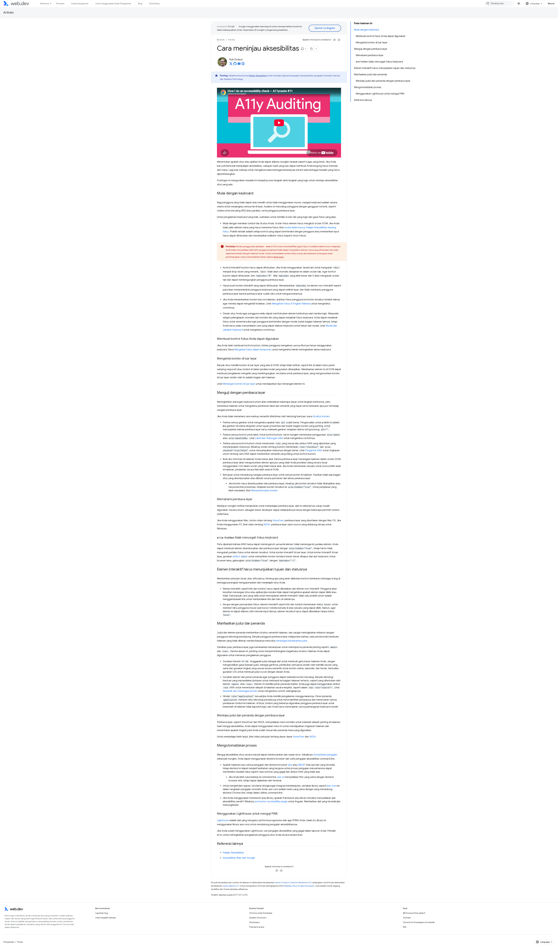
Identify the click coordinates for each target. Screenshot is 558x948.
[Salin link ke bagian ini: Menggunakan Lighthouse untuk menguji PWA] (280, 814)
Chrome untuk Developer (260, 913)
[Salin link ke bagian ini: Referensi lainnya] (245, 844)
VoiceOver (278, 520)
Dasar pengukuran (79, 3)
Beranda (221, 40)
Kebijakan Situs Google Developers (299, 886)
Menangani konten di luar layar (239, 383)
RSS (404, 927)
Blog (140, 3)
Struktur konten (321, 416)
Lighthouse (223, 820)
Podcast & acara (256, 927)
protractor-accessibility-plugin (271, 801)
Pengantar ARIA (313, 450)
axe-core (332, 785)
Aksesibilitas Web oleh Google (239, 857)
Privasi (20, 942)
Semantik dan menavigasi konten (240, 691)
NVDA (267, 524)
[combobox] (499, 3)
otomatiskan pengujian (325, 754)
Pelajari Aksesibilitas (258, 75)
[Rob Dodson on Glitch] (239, 64)
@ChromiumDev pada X (414, 913)
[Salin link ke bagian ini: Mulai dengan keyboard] (256, 193)
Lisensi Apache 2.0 (231, 886)
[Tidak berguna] (339, 40)
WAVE (301, 764)
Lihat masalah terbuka (105, 917)
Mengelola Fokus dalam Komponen (252, 349)
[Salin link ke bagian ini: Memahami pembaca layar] (255, 499)
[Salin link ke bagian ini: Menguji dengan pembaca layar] (267, 393)
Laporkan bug (101, 913)
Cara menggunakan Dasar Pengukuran (113, 3)
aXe (290, 764)
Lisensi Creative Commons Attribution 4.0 (293, 882)
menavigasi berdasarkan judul (291, 640)
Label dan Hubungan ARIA (269, 438)
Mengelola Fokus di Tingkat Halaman (291, 303)
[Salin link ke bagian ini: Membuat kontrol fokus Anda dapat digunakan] (281, 339)
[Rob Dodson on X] (231, 64)
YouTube (407, 917)
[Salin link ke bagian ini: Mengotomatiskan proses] (259, 745)
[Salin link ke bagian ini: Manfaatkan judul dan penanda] (267, 623)
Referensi (44, 3)
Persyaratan (8, 942)
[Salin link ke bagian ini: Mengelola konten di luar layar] (259, 359)
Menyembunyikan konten (264, 490)
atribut (240, 556)
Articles (8, 12)
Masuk (551, 3)
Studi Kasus (154, 3)
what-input (278, 257)
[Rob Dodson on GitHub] (235, 64)
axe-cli (280, 777)
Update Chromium (257, 917)
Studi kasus (254, 922)
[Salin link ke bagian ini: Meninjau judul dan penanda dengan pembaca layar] (287, 715)
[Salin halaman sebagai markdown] (311, 48)
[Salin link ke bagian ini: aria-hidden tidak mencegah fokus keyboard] (280, 538)
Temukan (60, 3)
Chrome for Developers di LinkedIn (419, 922)
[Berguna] (334, 40)
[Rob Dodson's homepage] (243, 64)
